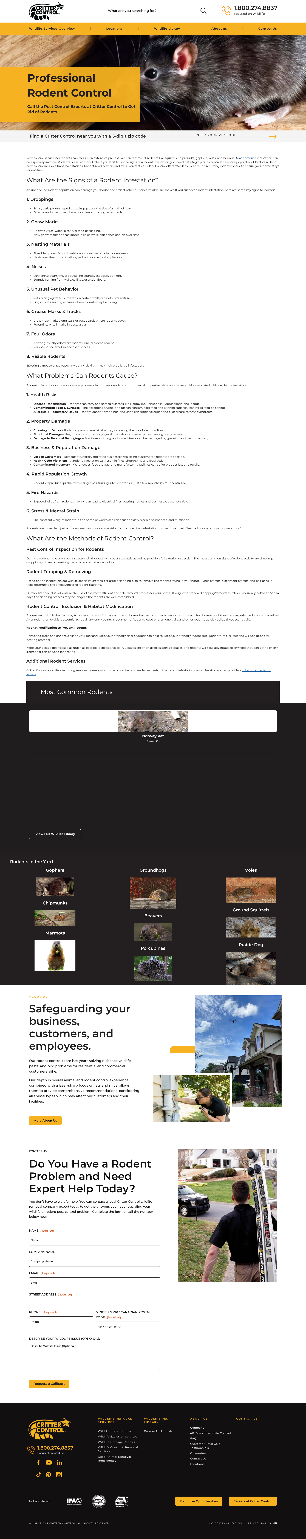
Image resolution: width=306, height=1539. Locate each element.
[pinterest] (48, 1475)
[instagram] (59, 1475)
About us (219, 28)
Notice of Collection (225, 1523)
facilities (36, 1101)
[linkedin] (60, 1463)
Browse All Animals (158, 1431)
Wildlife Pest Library (157, 1420)
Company (197, 1427)
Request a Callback (49, 1384)
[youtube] (49, 1463)
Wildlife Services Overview (52, 28)
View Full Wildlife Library (55, 834)
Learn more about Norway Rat (51, 802)
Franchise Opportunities (199, 1501)
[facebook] (38, 1463)
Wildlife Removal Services (115, 1420)
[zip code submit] (272, 136)
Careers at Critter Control (252, 1501)
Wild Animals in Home (114, 1431)
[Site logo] (46, 11)
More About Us (45, 1120)
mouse (251, 158)
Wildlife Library (167, 28)
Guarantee (198, 1453)
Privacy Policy (260, 1523)
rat (240, 158)
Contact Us (267, 28)
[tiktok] (38, 1475)
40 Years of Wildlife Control (210, 1433)
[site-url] (49, 1428)
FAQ (193, 1438)
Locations (114, 28)
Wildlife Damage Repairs (116, 1442)
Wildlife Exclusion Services (117, 1436)
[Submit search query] (203, 11)
